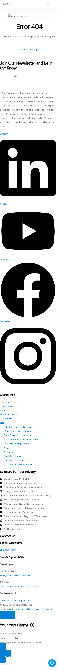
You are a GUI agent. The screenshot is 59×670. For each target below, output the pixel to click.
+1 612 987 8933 (8, 550)
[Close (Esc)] (8, 664)
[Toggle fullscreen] (3, 664)
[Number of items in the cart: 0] (48, 4)
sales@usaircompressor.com (15, 575)
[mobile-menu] (54, 4)
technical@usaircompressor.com (17, 600)
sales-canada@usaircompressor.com (19, 586)
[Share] (6, 664)
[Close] (7, 615)
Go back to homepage (29, 49)
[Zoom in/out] (1, 664)
